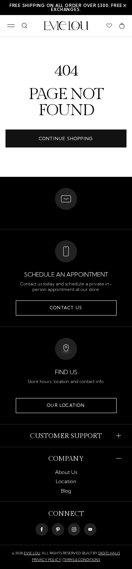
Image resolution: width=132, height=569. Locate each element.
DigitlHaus (109, 553)
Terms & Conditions (81, 560)
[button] (122, 26)
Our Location (66, 405)
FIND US (66, 372)
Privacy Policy (46, 560)
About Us (66, 472)
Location (66, 481)
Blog (66, 491)
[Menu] (11, 25)
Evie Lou (32, 553)
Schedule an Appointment (66, 274)
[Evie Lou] (66, 25)
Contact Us (66, 307)
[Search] (24, 26)
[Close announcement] (124, 5)
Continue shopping (66, 138)
